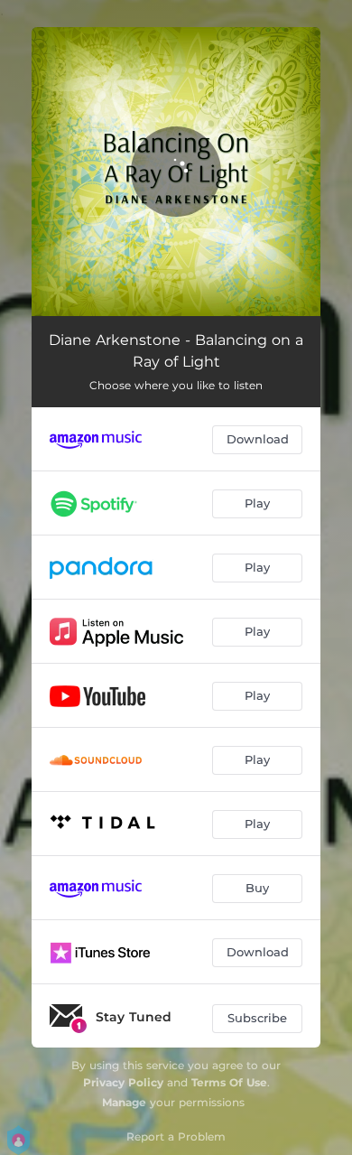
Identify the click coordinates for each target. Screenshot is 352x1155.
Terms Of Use (229, 1082)
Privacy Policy (123, 1082)
